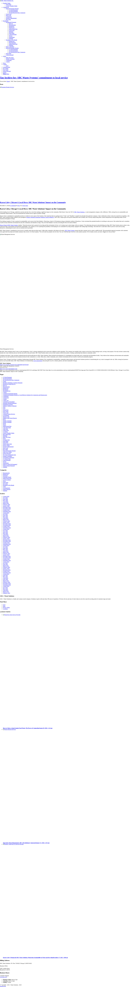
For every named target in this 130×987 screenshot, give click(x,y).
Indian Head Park (7, 426)
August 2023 (6, 545)
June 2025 (5, 515)
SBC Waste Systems (70, 230)
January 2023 (6, 555)
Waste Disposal (6, 489)
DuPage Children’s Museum (9, 406)
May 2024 (5, 533)
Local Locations (7, 479)
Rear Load (5, 448)
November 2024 (7, 525)
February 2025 (6, 521)
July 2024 (5, 530)
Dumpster (5, 475)
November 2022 (7, 557)
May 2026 (5, 500)
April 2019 (5, 590)
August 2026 (6, 496)
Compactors (6, 397)
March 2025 (6, 519)
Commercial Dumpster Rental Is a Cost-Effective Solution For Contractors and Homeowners (25, 395)
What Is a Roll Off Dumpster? (10, 464)
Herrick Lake (6, 416)
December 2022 (7, 556)
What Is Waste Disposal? (9, 465)
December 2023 (7, 540)
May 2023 (5, 549)
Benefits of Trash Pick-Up (9, 384)
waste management (37, 360)
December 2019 (7, 583)
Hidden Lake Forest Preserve (10, 418)
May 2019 (5, 589)
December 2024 (7, 523)
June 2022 (5, 564)
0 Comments (13, 205)
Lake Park (5, 429)
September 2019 (7, 585)
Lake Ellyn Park (7, 427)
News (18, 205)
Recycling (5, 449)
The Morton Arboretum (8, 457)
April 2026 (5, 502)
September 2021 (7, 572)
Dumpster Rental (7, 477)
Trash (4, 486)
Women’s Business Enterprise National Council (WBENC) (40, 217)
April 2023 (5, 551)
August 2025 (6, 512)
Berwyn (5, 385)
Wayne (4, 461)
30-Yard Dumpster (7, 378)
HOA (4, 419)
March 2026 (6, 503)
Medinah (5, 435)
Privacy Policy (6, 445)
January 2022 (6, 568)
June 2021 (5, 575)
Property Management (8, 446)
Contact (5, 399)
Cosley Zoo (6, 400)
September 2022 (7, 560)
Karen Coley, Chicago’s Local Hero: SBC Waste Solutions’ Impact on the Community (33, 202)
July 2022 (5, 563)
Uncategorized (6, 488)
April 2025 (5, 518)
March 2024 (6, 536)
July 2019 (5, 587)
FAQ (4, 407)
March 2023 (6, 552)
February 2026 (6, 504)
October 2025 (6, 510)
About (4, 381)
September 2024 (7, 527)
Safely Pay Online (7, 452)
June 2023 (5, 548)
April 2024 (5, 534)
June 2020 (5, 579)
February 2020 (6, 582)
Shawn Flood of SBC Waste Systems (9, 225)
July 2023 (5, 546)
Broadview (5, 389)
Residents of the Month (8, 485)
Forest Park (5, 410)
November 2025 (7, 508)
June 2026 (5, 499)
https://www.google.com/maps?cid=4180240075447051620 (14, 364)
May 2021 (5, 576)
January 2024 (6, 538)
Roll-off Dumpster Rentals (9, 450)
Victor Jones (25, 205)
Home (4, 423)
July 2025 (5, 514)
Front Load (5, 412)
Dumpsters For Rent (8, 404)
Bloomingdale (6, 386)
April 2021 (5, 578)
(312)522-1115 (3, 977)
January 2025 (6, 522)
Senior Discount (7, 453)
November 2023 (7, 541)
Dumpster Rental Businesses (10, 403)
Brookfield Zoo (6, 391)
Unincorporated (6, 460)
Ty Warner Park (7, 459)
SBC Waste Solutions (79, 212)
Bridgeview (6, 388)
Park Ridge (5, 441)
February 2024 (6, 537)
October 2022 (6, 559)
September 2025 (7, 511)
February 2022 (6, 567)
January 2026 (6, 506)
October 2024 (6, 526)
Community (6, 396)
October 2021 (6, 571)
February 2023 (6, 553)
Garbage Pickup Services (9, 414)
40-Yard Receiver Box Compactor (11, 380)
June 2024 (5, 531)
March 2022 (6, 566)
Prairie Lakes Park (7, 444)
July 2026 (5, 497)
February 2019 (6, 593)
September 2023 (7, 544)
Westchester (6, 463)
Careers (5, 392)
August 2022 (6, 561)
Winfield (5, 467)
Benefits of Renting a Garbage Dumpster (12, 382)
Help (4, 606)
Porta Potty (5, 442)
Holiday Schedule (7, 420)
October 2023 (6, 542)
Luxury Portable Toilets (8, 433)
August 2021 (6, 574)
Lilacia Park (6, 430)
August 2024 (6, 529)
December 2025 (7, 507)
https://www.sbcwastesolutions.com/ (8, 368)
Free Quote (5, 411)
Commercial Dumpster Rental (10, 393)
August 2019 (6, 586)
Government (6, 415)
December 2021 (7, 570)
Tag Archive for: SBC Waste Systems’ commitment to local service (34, 77)
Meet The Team (7, 437)
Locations (5, 431)
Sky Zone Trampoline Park (9, 454)
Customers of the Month (9, 401)
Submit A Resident (7, 456)
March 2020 (6, 580)
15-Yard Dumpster (7, 377)
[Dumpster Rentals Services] (65, 87)
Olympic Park (6, 440)
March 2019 (6, 591)
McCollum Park (7, 434)
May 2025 (5, 517)
